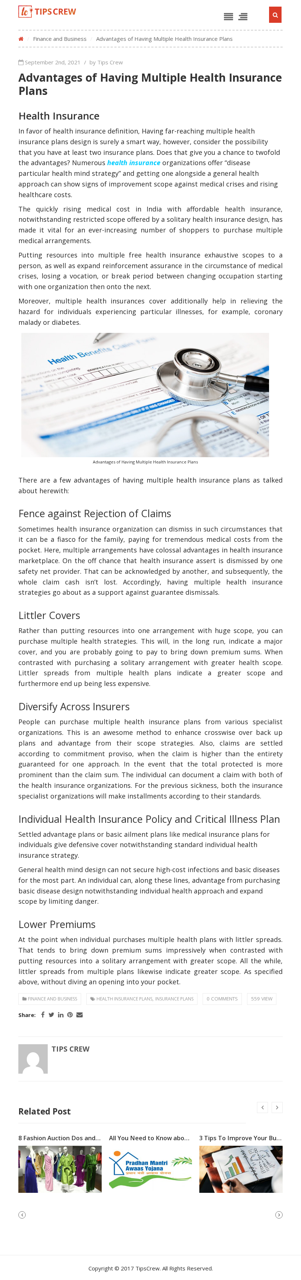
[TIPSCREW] (47, 12)
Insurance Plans (174, 999)
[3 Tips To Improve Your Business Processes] (241, 1169)
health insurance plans (124, 999)
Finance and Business (60, 38)
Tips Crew (70, 1049)
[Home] (20, 38)
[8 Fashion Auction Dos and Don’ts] (60, 1169)
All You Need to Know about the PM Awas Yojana (181, 1138)
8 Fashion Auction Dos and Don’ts (67, 1138)
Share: (27, 1015)
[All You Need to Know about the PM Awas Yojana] (150, 1169)
